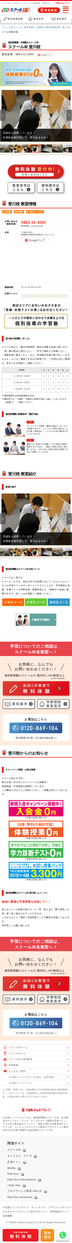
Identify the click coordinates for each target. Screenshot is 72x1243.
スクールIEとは (17, 1053)
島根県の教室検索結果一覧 (51, 27)
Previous (3, 115)
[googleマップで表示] (44, 54)
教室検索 (28, 27)
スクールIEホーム (11, 27)
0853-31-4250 (25, 54)
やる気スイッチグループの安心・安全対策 (31, 1077)
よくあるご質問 (17, 1071)
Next (69, 115)
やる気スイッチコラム (20, 1083)
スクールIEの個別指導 (20, 1059)
